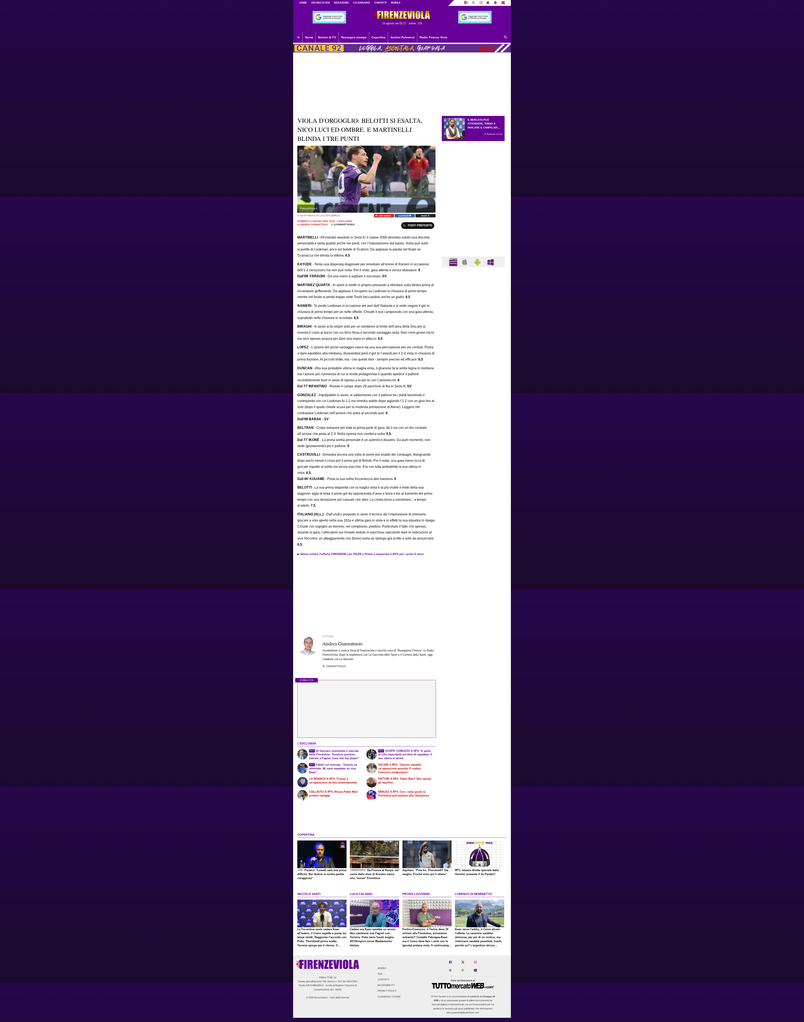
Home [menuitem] (309, 37)
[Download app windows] (503, 3)
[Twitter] (473, 3)
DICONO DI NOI (320, 2)
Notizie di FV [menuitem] (327, 37)
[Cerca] (505, 37)
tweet (424, 215)
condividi (403, 215)
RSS (380, 974)
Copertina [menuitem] (378, 37)
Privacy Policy (387, 991)
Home (303, 2)
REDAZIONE (341, 2)
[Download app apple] (488, 3)
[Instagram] (481, 3)
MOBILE (396, 2)
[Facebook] (466, 3)
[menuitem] (298, 37)
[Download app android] (495, 3)
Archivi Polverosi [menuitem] (402, 37)
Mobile (382, 968)
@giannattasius (343, 224)
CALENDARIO (361, 2)
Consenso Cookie (389, 996)
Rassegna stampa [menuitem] (354, 37)
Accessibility (386, 985)
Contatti (383, 979)
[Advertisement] (473, 433)
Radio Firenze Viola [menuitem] (433, 37)
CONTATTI (380, 2)
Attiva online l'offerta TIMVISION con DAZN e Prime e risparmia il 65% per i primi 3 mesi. (362, 554)
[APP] (454, 261)
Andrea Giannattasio (314, 224)
